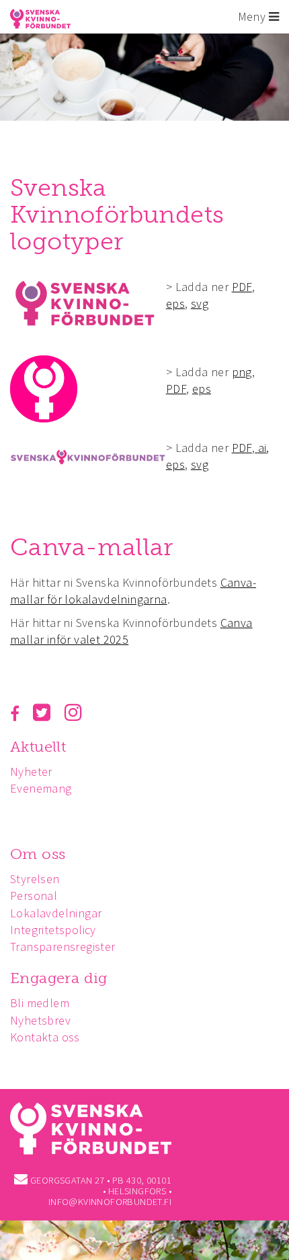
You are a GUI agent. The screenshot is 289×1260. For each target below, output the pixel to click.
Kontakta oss (45, 1037)
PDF (242, 286)
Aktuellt (38, 747)
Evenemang (41, 788)
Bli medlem (39, 1003)
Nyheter (31, 771)
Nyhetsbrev (40, 1020)
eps (175, 303)
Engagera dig (59, 978)
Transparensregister (63, 946)
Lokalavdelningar (55, 913)
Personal (33, 895)
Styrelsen (35, 878)
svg (199, 303)
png (242, 372)
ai (262, 447)
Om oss (37, 854)
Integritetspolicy (53, 929)
